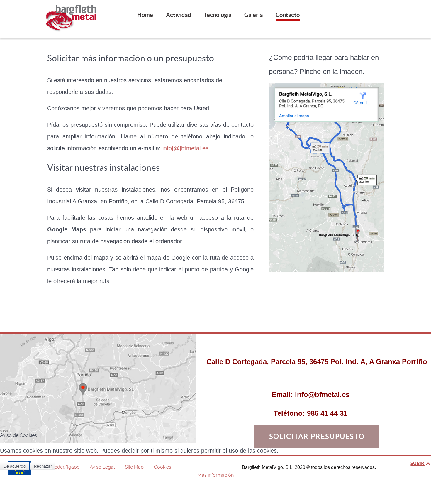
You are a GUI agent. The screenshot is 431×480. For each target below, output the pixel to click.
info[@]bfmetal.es (186, 148)
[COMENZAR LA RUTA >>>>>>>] (326, 177)
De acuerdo (15, 466)
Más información (216, 475)
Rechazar (43, 466)
